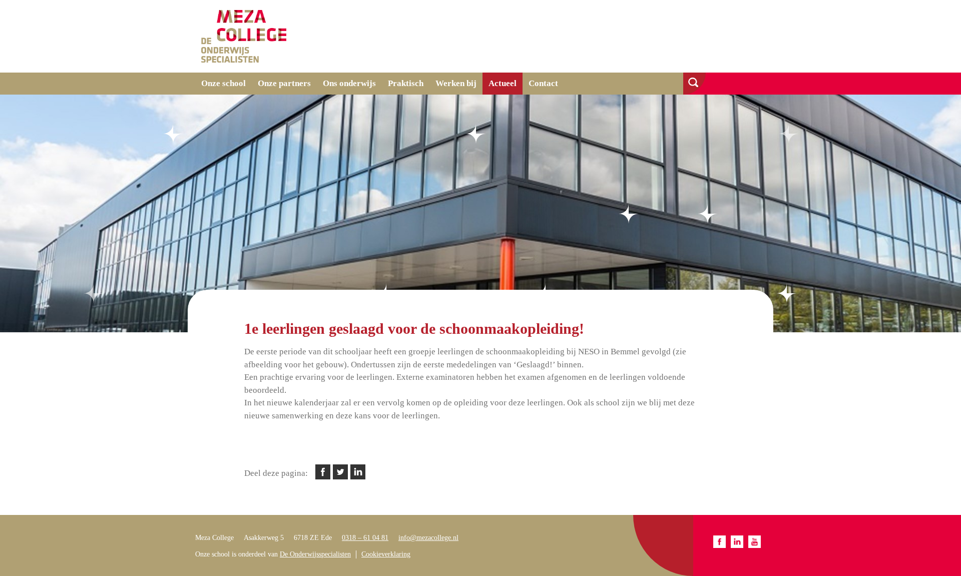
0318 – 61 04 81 (365, 537)
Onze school (223, 83)
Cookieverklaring (385, 554)
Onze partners (284, 83)
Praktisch (405, 83)
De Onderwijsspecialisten (315, 554)
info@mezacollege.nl (428, 537)
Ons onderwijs (349, 83)
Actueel (503, 83)
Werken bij (455, 83)
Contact (543, 83)
